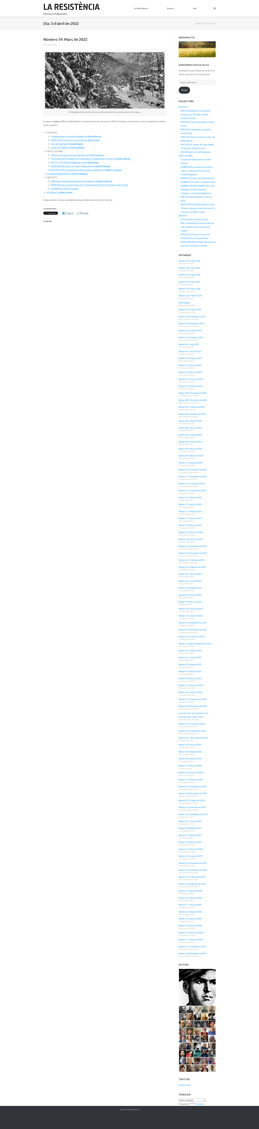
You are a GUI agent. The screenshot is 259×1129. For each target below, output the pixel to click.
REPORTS (183, 215)
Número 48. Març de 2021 (190, 678)
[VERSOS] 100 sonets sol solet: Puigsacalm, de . (81, 166)
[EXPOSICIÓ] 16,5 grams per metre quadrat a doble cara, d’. (86, 170)
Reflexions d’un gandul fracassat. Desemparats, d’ (81, 181)
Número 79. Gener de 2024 (191, 463)
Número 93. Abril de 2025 (190, 365)
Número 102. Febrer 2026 (190, 295)
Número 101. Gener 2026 (190, 309)
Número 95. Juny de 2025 (190, 351)
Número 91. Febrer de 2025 (191, 379)
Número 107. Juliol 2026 (189, 261)
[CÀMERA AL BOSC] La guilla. (64, 188)
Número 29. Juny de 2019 (190, 821)
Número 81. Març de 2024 (190, 449)
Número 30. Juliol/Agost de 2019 (193, 814)
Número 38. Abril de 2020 (190, 758)
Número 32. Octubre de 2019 (192, 800)
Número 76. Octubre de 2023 (192, 483)
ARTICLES (183, 107)
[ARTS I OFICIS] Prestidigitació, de (75, 162)
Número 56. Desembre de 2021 (193, 622)
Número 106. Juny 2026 (189, 268)
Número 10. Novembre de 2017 (193, 953)
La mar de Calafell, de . (68, 147)
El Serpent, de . (60, 192)
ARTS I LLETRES (186, 156)
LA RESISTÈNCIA (132, 1109)
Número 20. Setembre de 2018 (192, 884)
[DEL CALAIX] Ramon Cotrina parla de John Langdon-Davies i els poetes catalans (197, 227)
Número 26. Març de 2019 (190, 842)
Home (198, 23)
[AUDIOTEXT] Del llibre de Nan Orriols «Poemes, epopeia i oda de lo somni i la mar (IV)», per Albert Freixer (198, 208)
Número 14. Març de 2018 (190, 925)
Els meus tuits (185, 1085)
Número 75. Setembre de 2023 (192, 490)
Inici (195, 8)
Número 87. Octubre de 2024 (192, 407)
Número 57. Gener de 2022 (191, 616)
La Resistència (141, 8)
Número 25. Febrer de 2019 (191, 849)
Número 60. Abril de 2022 (190, 595)
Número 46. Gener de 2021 (191, 692)
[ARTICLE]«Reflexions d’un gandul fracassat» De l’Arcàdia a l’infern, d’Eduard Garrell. (195, 114)
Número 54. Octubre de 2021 (192, 636)
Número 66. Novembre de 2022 (193, 553)
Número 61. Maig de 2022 (190, 588)
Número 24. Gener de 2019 (191, 856)
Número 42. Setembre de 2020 (192, 731)
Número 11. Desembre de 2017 (193, 946)
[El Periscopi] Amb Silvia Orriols (194, 219)
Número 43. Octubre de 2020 (192, 724)
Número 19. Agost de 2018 (191, 891)
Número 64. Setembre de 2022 (192, 567)
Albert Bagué (184, 302)
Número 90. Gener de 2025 (191, 386)
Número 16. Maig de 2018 (190, 912)
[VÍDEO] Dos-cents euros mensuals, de (75, 140)
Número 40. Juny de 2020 (190, 744)
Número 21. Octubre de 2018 (192, 877)
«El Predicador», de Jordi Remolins (195, 152)
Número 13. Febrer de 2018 (191, 932)
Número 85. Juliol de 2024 (190, 421)
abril (211, 23)
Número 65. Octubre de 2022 (192, 560)
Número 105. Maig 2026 (189, 275)
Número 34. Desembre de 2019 (193, 786)
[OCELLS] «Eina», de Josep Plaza (194, 238)
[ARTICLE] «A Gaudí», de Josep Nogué (197, 144)
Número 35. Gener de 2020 (191, 779)
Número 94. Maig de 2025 (190, 358)
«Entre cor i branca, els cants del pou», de (77, 155)
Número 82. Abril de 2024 (190, 442)
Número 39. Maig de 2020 (190, 752)
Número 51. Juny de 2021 (190, 657)
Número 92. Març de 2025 (190, 372)
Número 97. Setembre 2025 (191, 337)
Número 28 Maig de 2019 (190, 828)
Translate (199, 1104)
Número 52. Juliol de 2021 (190, 650)
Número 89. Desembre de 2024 (193, 393)
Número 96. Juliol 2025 (189, 344)
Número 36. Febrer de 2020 (191, 772)
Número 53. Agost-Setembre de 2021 (195, 643)
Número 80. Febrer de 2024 (191, 455)
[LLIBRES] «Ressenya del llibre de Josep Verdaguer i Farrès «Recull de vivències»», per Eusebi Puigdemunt (198, 189)
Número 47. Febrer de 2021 (191, 685)
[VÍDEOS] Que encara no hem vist (195, 234)
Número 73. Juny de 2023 (190, 504)
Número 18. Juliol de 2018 (190, 898)
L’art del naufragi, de (67, 144)
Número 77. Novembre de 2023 (193, 476)
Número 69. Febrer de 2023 (191, 532)
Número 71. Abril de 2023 (190, 518)
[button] (197, 987)
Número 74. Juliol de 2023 (190, 497)
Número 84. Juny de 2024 (190, 428)
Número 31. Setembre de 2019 (192, 807)
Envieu (184, 90)
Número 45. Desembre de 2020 (193, 699)
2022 (204, 23)
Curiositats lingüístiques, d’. (67, 173)
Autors (170, 8)
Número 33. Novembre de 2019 (193, 793)
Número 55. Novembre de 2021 (193, 630)
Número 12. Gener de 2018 (191, 939)
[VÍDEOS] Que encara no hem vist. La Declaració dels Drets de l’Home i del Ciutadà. (89, 185)
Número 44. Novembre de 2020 (193, 706)
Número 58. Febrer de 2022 (191, 609)
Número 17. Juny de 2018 (190, 905)
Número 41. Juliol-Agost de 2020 (193, 738)
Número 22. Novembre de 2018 (193, 870)
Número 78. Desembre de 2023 (193, 469)
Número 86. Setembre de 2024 (192, 414)
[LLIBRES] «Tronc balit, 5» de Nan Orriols (198, 182)
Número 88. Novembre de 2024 (193, 400)
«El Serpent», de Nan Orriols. (193, 148)
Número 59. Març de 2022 (65, 39)
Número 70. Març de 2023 (190, 525)
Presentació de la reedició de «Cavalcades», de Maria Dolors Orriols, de (91, 158)
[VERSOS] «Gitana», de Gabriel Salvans (197, 178)
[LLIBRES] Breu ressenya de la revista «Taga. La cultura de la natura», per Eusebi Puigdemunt (197, 171)
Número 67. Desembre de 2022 (193, 546)
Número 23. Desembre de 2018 (193, 863)
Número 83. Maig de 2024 (190, 435)
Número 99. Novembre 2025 (191, 323)
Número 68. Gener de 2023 (191, 539)
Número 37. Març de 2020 (190, 765)
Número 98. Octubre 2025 (190, 330)
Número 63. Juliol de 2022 (190, 574)
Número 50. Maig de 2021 (190, 664)
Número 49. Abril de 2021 (190, 671)
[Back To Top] (251, 1121)
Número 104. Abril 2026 (189, 282)
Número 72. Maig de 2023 (190, 511)
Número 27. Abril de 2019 (190, 835)
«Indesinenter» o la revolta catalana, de (76, 136)
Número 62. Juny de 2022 (190, 581)
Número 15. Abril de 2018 (190, 918)
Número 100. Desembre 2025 (192, 316)
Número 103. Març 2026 (189, 288)
